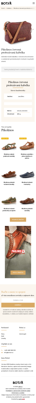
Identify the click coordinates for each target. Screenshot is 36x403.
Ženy (2, 334)
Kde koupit (22, 334)
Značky (3, 338)
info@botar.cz (8, 352)
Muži (2, 336)
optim (21, 399)
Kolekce (9, 8)
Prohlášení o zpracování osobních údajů (18, 391)
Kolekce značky (18, 220)
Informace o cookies (18, 393)
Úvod (3, 8)
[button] (33, 29)
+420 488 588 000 (10, 350)
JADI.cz (20, 386)
